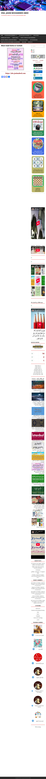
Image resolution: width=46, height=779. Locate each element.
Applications (36, 35)
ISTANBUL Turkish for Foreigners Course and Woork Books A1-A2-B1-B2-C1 (38, 576)
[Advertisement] (23, 26)
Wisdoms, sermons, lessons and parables (9, 39)
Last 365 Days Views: (37, 374)
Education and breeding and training (37, 610)
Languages (38, 615)
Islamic (38, 614)
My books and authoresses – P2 (25, 35)
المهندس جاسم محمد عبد (40, 635)
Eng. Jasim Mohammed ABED (26, 777)
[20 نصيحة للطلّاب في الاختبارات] (31, 305)
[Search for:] (38, 46)
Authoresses (38, 608)
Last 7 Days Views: (37, 371)
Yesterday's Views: (37, 369)
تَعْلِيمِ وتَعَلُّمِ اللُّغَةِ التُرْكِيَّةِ (40, 663)
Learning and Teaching (5, 37)
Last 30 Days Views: (37, 373)
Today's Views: (38, 366)
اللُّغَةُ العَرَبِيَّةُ (41, 649)
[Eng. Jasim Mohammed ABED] (23, 10)
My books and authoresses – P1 (11, 35)
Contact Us (30, 42)
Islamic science (15, 37)
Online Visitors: (38, 365)
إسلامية (38, 619)
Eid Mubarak (38, 569)
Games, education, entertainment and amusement (10, 42)
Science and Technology (38, 617)
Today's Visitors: (38, 368)
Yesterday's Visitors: (37, 370)
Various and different (23, 39)
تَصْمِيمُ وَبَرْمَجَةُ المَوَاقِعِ (39, 721)
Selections (24, 42)
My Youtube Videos (33, 39)
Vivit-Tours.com (34, 600)
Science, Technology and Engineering (28, 37)
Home (2, 35)
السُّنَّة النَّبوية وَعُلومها (40, 677)
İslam (38, 612)
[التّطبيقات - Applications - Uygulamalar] (38, 57)
